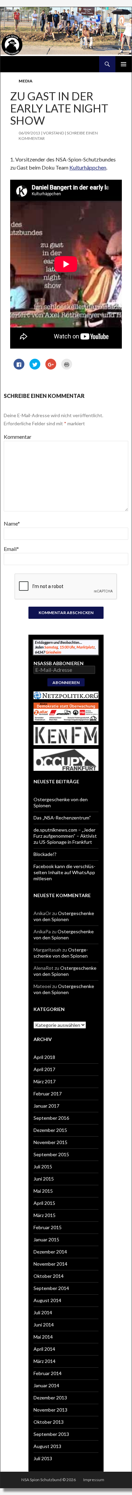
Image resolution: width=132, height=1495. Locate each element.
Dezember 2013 (50, 1397)
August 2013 (47, 1446)
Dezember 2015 (50, 1130)
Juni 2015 (44, 1179)
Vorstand (53, 132)
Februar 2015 (48, 1227)
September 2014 (51, 1288)
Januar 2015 (46, 1239)
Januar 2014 (46, 1385)
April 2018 (44, 1057)
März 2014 (45, 1361)
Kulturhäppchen (87, 167)
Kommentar (17, 436)
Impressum (93, 1479)
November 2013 (50, 1410)
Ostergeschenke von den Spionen (64, 916)
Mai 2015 (43, 1191)
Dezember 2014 (50, 1252)
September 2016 (51, 1118)
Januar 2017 (46, 1106)
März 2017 (45, 1081)
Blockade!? (45, 854)
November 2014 (50, 1264)
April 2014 (44, 1349)
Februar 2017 (48, 1093)
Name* (12, 523)
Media (25, 80)
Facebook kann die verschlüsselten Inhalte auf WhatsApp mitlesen (64, 872)
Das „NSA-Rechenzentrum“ (62, 817)
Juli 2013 (43, 1458)
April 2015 (44, 1203)
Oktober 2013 (49, 1422)
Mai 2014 (43, 1337)
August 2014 (47, 1300)
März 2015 (45, 1215)
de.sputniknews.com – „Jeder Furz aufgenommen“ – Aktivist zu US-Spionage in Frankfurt (65, 836)
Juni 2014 (44, 1324)
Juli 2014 (43, 1312)
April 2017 (44, 1069)
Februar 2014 (48, 1373)
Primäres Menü (123, 64)
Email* (11, 549)
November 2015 (50, 1142)
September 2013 (51, 1434)
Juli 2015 (43, 1166)
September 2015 (51, 1154)
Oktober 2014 (49, 1276)
